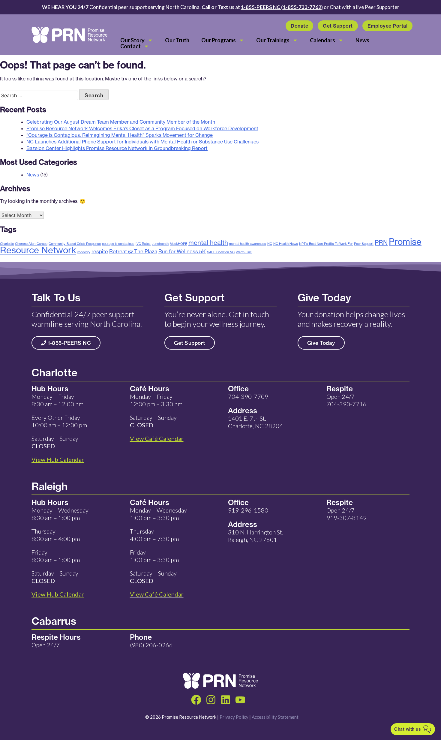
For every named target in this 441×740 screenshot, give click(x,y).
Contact (130, 46)
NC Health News (285, 244)
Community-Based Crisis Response (75, 244)
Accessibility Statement (275, 717)
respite (100, 251)
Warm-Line (244, 252)
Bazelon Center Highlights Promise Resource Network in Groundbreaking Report (117, 148)
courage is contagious (118, 244)
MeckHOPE (178, 244)
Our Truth (177, 40)
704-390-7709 (248, 396)
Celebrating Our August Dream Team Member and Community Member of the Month (120, 122)
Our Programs (218, 40)
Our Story (132, 40)
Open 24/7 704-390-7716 (346, 400)
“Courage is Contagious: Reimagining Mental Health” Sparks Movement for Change (119, 135)
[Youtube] (240, 700)
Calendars (322, 40)
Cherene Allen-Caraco (31, 244)
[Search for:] (39, 95)
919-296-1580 (248, 510)
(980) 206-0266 (151, 644)
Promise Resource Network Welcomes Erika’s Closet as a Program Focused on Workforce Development (142, 128)
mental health (208, 242)
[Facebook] (196, 700)
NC (269, 244)
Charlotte (7, 244)
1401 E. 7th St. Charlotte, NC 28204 (255, 422)
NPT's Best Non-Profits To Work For (326, 244)
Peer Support (364, 244)
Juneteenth (160, 244)
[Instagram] (211, 700)
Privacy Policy (234, 717)
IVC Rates (143, 244)
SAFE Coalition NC (221, 252)
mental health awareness (247, 244)
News (362, 40)
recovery (83, 252)
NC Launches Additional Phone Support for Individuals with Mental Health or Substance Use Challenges (142, 142)
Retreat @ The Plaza (133, 251)
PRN (381, 242)
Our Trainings (273, 40)
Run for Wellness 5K (182, 251)
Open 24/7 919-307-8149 (346, 514)
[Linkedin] (225, 700)
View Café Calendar (157, 594)
